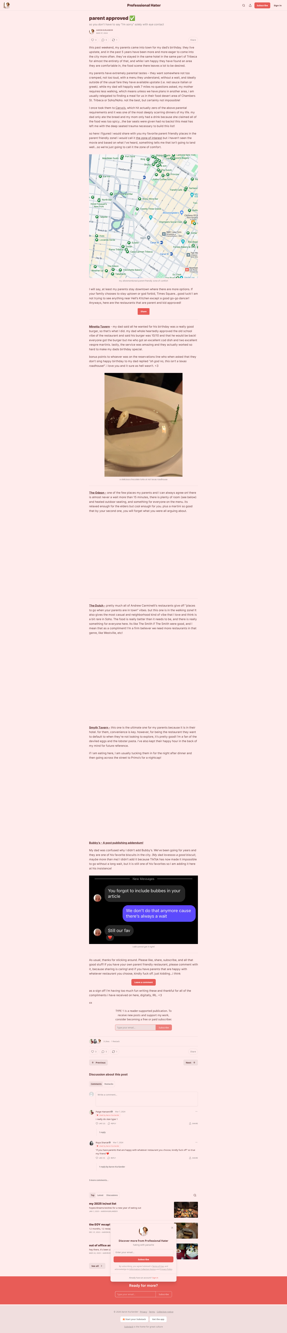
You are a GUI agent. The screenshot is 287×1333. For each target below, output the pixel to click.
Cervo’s (121, 108)
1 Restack (115, 1041)
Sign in (278, 5)
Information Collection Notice (142, 1269)
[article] (143, 1210)
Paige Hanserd (103, 1111)
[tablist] (102, 1084)
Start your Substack (135, 1319)
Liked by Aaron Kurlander (109, 1115)
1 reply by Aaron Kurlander (112, 1166)
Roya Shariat (102, 1142)
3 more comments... (99, 1180)
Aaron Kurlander (104, 30)
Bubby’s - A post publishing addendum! (116, 843)
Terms (152, 1311)
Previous (100, 1062)
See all (95, 1265)
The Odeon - (97, 492)
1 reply (102, 1132)
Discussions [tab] (112, 1195)
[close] (172, 1227)
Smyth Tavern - (99, 727)
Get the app (158, 1319)
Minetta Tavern (99, 326)
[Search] (244, 5)
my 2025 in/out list (102, 1203)
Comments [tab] (96, 1084)
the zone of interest (149, 138)
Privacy (143, 1311)
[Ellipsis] (196, 1111)
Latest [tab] (100, 1195)
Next (188, 1062)
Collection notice (165, 1311)
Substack (128, 1326)
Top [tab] (92, 1195)
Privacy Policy (166, 1269)
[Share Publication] (250, 5)
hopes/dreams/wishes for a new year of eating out (115, 1207)
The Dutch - (97, 605)
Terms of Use (158, 1266)
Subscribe (262, 5)
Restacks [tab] (108, 1084)
